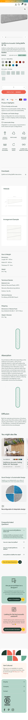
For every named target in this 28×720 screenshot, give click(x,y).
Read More (4, 52)
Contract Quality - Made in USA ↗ (14, 1)
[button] (19, 4)
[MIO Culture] (4, 4)
